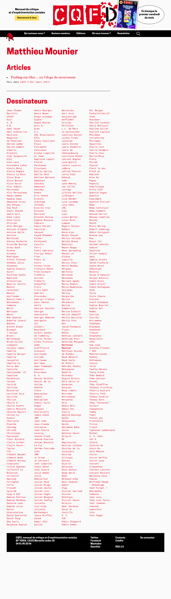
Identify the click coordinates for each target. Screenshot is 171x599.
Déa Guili (13, 521)
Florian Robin (43, 253)
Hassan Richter (43, 378)
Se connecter (147, 538)
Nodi (64, 476)
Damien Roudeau (16, 500)
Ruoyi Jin (95, 241)
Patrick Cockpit (99, 123)
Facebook (96, 541)
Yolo (92, 512)
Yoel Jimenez (97, 503)
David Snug (13, 518)
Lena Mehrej (69, 183)
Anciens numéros (60, 33)
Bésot (10, 314)
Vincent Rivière (99, 473)
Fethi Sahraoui (43, 250)
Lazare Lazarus (71, 165)
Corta (10, 485)
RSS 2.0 (119, 547)
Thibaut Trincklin (100, 387)
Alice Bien (13, 177)
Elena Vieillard (44, 141)
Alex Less (13, 162)
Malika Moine (70, 241)
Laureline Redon (72, 156)
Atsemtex (12, 266)
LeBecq (66, 168)
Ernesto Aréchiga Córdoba (39, 202)
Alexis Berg (14, 168)
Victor (93, 454)
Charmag (11, 427)
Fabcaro (39, 223)
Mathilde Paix (70, 339)
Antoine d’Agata (17, 229)
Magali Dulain (70, 226)
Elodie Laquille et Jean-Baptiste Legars (44, 156)
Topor (92, 415)
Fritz (37, 287)
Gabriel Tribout (44, 299)
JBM (36, 418)
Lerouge (66, 190)
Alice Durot (14, 183)
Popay (92, 180)
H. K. (37, 375)
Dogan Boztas (42, 123)
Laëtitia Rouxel (72, 135)
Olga (64, 488)
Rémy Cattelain (98, 208)
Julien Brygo (42, 485)
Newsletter (123, 33)
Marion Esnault (71, 311)
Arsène (11, 250)
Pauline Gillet (98, 129)
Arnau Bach (13, 247)
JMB (36, 454)
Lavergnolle (69, 162)
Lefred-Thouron (71, 171)
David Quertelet (17, 515)
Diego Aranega (43, 117)
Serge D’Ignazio (99, 275)
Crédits (119, 541)
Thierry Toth (97, 394)
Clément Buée (15, 458)
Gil (36, 323)
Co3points (13, 464)
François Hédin (43, 269)
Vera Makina (96, 451)
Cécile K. (13, 403)
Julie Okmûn (41, 473)
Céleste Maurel (16, 412)
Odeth (65, 485)
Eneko (37, 193)
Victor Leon (96, 461)
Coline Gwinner (16, 467)
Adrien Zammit (15, 147)
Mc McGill (68, 363)
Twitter (94, 538)
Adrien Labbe (15, 144)
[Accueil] (85, 15)
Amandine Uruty (16, 202)
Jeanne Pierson (43, 439)
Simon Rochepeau (99, 287)
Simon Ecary (96, 281)
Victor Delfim (98, 458)
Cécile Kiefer (15, 406)
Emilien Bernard (44, 177)
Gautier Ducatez (44, 308)
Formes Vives (42, 266)
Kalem (37, 518)
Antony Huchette (17, 241)
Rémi (92, 205)
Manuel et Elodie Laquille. (68, 256)
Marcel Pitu (69, 263)
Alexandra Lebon (17, 165)
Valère (93, 442)
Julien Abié (41, 482)
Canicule (12, 369)
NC (63, 439)
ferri (37, 247)
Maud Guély (68, 360)
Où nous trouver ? (101, 33)
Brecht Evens (15, 327)
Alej (9, 159)
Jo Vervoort (41, 461)
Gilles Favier (43, 339)
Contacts (120, 538)
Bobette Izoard (16, 320)
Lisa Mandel (69, 199)
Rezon (92, 223)
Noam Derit (68, 473)
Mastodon (96, 544)
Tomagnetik (96, 409)
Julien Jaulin (43, 488)
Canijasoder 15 (16, 372)
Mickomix (67, 375)
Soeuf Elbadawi (98, 302)
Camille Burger (16, 354)
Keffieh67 (68, 120)
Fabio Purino (42, 226)
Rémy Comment (97, 211)
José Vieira (41, 470)
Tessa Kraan (96, 372)
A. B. (10, 123)
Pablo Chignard (71, 521)
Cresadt (11, 488)
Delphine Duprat (17, 524)
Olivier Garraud (72, 491)
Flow (37, 256)
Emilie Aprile (43, 171)
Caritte (11, 384)
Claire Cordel (15, 442)
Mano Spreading (71, 250)
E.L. (37, 132)
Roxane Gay (96, 235)
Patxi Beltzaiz (98, 126)
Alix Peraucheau (17, 193)
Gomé (37, 345)
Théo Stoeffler (98, 384)
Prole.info (96, 190)
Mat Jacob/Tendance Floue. (71, 326)
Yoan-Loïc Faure (99, 500)
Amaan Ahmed (14, 196)
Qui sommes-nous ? (34, 33)
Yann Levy (95, 497)
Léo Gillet (68, 186)
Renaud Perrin (98, 214)
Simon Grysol (97, 284)
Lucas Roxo (68, 220)
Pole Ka (94, 177)
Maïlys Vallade (71, 238)
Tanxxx (93, 363)
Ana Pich (12, 208)
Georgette (40, 320)
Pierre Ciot (96, 147)
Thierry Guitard (99, 390)
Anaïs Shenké (15, 211)
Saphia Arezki (98, 259)
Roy (91, 238)
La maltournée (70, 132)
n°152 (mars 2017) (35, 82)
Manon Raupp (69, 247)
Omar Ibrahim (70, 506)
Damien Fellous (16, 497)
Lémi (64, 180)
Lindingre (68, 196)
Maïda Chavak (70, 235)
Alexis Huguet (15, 171)
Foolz (37, 263)
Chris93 (11, 430)
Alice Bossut (15, 180)
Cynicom (11, 491)
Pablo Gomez (69, 524)
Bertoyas (12, 311)
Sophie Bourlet (98, 305)
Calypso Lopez (15, 348)
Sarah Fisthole (98, 263)
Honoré (38, 387)
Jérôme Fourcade (44, 448)
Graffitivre (41, 348)
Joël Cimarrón (43, 464)
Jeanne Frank (42, 436)
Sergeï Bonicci (98, 278)
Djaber (38, 120)
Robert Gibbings (99, 229)
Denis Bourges (43, 110)
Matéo (65, 333)
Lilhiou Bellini (72, 193)
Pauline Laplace (99, 132)
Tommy (92, 412)
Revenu (93, 220)
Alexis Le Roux (16, 174)
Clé (9, 451)
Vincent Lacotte (99, 470)
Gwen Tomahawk (43, 366)
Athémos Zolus (15, 263)
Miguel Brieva (70, 378)
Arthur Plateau (16, 259)
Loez (64, 211)
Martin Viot (69, 320)
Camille (11, 351)
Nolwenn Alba (70, 479)
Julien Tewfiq (43, 500)
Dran (37, 129)
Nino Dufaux (69, 470)
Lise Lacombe (70, 202)
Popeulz (94, 183)
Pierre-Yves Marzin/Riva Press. (96, 156)
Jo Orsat (39, 458)
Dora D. (39, 126)
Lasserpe (67, 141)
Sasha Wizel (96, 266)
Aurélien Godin (16, 275)
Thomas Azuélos (98, 397)
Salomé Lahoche (98, 244)
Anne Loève (13, 217)
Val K (92, 439)
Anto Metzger (15, 226)
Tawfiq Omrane (98, 369)
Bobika (11, 323)
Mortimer (67, 394)
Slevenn (94, 299)
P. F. (65, 515)
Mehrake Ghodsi (71, 366)
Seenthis (95, 547)
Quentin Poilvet (99, 202)
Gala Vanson (41, 302)
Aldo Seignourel (17, 156)
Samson (93, 247)
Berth (10, 308)
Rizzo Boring (97, 226)
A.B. (9, 126)
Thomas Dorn (96, 400)
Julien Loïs (41, 491)
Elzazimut (40, 168)
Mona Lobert (69, 390)
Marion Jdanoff (71, 314)
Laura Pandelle (71, 147)
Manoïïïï (67, 244)
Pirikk (93, 162)
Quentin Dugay (98, 193)
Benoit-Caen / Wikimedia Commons (15, 302)
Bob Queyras (14, 317)
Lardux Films (70, 138)
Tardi (92, 366)
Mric (64, 403)
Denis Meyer (41, 113)
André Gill (13, 214)
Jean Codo (40, 421)
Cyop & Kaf (13, 494)
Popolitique (96, 186)
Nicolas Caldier (72, 445)
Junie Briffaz (43, 515)
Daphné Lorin (15, 506)
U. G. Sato (96, 436)
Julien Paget (42, 494)
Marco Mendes (70, 266)
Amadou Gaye (14, 199)
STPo (92, 342)
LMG (64, 208)
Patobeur (94, 120)
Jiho (37, 451)
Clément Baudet (16, 454)
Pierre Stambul (98, 150)
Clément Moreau (16, 461)
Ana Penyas (13, 205)
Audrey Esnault (16, 269)
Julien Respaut (43, 497)
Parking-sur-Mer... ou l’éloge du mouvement (43, 77)
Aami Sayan (13, 129)
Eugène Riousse (43, 220)
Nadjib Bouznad (71, 415)
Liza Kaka (68, 205)
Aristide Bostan (17, 244)
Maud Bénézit (70, 357)
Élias (37, 144)
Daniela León (15, 503)
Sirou (92, 293)
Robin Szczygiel (99, 232)
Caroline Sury (15, 394)
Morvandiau (68, 397)
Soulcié (94, 314)
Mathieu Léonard (72, 336)
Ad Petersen (14, 141)
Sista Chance (97, 296)
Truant (93, 427)
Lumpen (66, 223)
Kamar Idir (41, 521)
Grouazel (39, 351)
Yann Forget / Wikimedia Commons (98, 491)
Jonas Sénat (41, 467)
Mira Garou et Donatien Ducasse (70, 384)
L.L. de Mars (70, 129)
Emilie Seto (41, 174)
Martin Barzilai (72, 317)
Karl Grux (68, 113)
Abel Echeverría (17, 132)
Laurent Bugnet (71, 159)
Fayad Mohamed (43, 235)
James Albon (41, 415)
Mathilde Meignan (72, 342)
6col (9, 120)
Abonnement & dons (27, 18)
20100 (10, 117)
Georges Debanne (44, 317)
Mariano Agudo (70, 281)
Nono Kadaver (70, 482)
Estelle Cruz (42, 208)
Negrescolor (69, 442)
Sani (92, 256)
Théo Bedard (96, 375)
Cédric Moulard (16, 409)
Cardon (11, 381)
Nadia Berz (68, 406)
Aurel (10, 272)
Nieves (66, 461)
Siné (92, 290)
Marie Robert (70, 284)
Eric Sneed (41, 196)
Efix (37, 138)
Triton (93, 424)
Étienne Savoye (43, 217)
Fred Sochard (42, 272)
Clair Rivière (15, 439)
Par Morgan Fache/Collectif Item (99, 113)
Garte (37, 305)
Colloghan (13, 482)
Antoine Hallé (15, 232)
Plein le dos (97, 168)
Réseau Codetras (99, 217)
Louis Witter (70, 217)
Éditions (80, 33)
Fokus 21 (39, 259)
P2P (64, 518)
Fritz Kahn (41, 290)
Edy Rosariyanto (44, 135)
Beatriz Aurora (16, 284)
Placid (93, 165)
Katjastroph (69, 117)
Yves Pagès (96, 515)
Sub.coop (94, 345)
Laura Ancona (70, 144)
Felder (38, 238)
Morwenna (67, 400)
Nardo (65, 424)
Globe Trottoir (43, 342)
